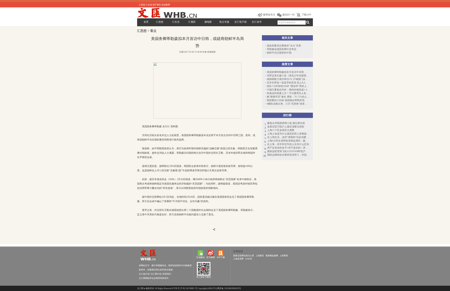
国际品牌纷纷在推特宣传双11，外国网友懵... (288, 155)
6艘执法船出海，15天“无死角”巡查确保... (288, 103)
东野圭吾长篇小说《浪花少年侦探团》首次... (288, 75)
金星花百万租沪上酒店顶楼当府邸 (285, 126)
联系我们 (167, 274)
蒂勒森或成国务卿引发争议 (281, 49)
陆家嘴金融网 (271, 255)
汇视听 (192, 22)
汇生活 (175, 22)
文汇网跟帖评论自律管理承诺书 (153, 278)
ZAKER (248, 259)
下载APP (306, 14)
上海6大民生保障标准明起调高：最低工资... (288, 140)
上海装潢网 (238, 259)
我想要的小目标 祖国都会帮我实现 (285, 100)
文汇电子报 (240, 22)
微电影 (208, 22)
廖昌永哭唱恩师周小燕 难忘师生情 (286, 123)
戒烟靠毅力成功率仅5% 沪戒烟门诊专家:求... (288, 79)
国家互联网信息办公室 (243, 255)
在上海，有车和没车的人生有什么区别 (288, 144)
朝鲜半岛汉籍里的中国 (279, 52)
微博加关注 (268, 14)
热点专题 (224, 22)
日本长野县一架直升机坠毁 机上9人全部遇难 (288, 82)
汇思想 (159, 22)
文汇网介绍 (156, 274)
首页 (146, 22)
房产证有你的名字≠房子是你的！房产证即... (288, 147)
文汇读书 (257, 22)
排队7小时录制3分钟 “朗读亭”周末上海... (288, 86)
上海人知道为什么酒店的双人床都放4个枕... (288, 133)
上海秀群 (283, 255)
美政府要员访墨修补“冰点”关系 (284, 45)
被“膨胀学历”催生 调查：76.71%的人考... (288, 96)
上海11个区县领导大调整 (280, 130)
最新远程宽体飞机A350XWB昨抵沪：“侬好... (288, 151)
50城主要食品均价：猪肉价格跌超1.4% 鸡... (288, 89)
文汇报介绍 (144, 274)
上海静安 (260, 255)
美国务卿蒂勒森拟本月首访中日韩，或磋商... (288, 72)
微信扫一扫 (288, 14)
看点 (153, 31)
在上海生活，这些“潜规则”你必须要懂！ (288, 137)
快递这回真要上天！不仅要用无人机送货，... (288, 93)
